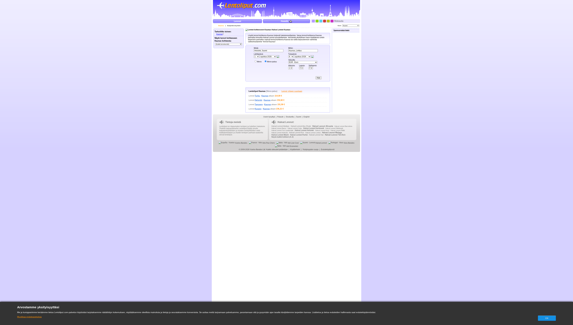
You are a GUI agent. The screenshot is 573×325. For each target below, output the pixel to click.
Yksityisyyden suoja (310, 149)
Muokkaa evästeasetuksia (29, 317)
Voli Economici (292, 146)
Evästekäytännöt (327, 149)
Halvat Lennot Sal (316, 135)
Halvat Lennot (285, 122)
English (307, 117)
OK (547, 318)
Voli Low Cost (293, 143)
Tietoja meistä (233, 122)
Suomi (298, 117)
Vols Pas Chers (268, 143)
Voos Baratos (348, 143)
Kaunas (219, 34)
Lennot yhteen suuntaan (291, 91)
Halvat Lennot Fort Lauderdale (282, 130)
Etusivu (221, 25)
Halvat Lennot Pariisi (299, 135)
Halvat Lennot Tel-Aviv (335, 135)
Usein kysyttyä (269, 117)
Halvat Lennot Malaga (332, 132)
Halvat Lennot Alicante (322, 126)
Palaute (280, 117)
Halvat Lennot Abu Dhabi (301, 126)
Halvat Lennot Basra (278, 128)
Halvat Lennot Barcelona (343, 126)
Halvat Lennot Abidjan (280, 126)
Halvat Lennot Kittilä (338, 130)
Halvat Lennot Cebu (295, 128)
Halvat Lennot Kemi (322, 130)
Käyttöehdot (295, 149)
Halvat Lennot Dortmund (313, 128)
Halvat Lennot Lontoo (313, 133)
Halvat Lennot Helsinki (304, 130)
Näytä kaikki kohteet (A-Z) (282, 137)
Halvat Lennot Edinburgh (334, 128)
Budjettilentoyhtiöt (233, 25)
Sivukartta (290, 117)
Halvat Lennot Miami (280, 135)
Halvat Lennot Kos (296, 133)
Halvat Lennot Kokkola (279, 133)
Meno (259, 62)
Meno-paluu (272, 62)
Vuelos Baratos (240, 143)
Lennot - (258, 96)
